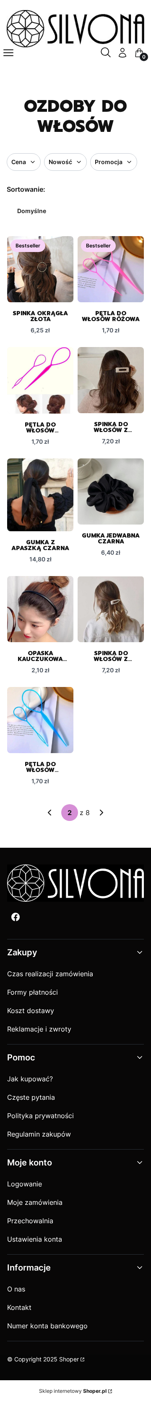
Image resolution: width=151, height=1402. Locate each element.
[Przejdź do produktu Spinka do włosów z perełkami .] (111, 380)
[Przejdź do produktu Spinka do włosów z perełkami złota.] (111, 609)
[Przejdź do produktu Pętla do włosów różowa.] (111, 269)
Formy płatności (32, 992)
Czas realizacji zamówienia (50, 974)
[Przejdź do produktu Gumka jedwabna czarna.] (111, 491)
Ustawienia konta (34, 1239)
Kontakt (19, 1307)
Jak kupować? (30, 1079)
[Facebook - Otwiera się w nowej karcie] (15, 917)
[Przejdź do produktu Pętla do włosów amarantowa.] (40, 380)
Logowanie (24, 1184)
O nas (16, 1289)
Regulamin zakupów (39, 1134)
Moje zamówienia (34, 1202)
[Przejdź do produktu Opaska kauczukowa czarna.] (40, 609)
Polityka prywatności (40, 1115)
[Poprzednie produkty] (49, 812)
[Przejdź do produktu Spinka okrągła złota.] (40, 269)
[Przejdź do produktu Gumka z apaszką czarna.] (40, 494)
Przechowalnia (30, 1221)
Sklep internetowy (73, 1391)
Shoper (69, 1359)
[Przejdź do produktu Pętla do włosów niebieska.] (40, 720)
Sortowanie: (26, 189)
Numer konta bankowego (47, 1326)
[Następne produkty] (101, 812)
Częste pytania (31, 1097)
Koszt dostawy (30, 1010)
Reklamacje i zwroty (39, 1029)
